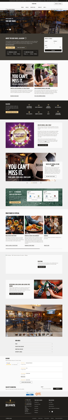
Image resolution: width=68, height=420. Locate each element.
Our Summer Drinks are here (42, 88)
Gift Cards (36, 408)
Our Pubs (50, 402)
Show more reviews (26, 382)
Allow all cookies (60, 2)
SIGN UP (57, 388)
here (45, 141)
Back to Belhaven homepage (54, 408)
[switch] (26, 10)
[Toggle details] (17, 363)
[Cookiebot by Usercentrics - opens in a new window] (6, 10)
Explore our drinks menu (16, 293)
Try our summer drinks (46, 75)
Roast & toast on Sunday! (32, 235)
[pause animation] (10, 29)
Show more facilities (12, 112)
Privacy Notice (46, 418)
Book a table (10, 24)
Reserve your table (34, 225)
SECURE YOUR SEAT (22, 75)
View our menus (21, 47)
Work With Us (51, 406)
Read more (23, 376)
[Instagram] (52, 411)
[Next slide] (40, 183)
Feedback (36, 410)
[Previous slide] (27, 183)
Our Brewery (51, 404)
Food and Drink (37, 404)
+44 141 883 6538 (28, 402)
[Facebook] (49, 411)
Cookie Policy (40, 418)
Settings (47, 10)
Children (55, 41)
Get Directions (27, 413)
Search (53, 50)
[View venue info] (26, 38)
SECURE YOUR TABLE (50, 176)
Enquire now (42, 266)
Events (46, 235)
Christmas (36, 406)
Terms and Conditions (58, 418)
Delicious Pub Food (11, 235)
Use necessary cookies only (60, 5)
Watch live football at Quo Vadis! (20, 88)
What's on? (53, 225)
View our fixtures (15, 202)
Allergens (36, 412)
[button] (6, 29)
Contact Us (36, 402)
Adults (46, 41)
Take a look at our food (15, 225)
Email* (42, 386)
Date (46, 45)
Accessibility (34, 418)
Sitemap (52, 418)
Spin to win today (43, 145)
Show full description (10, 44)
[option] (16, 334)
